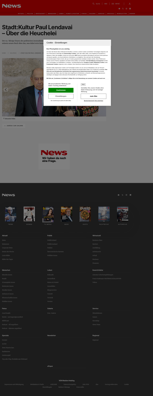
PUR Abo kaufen (93, 96)
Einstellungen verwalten (60, 96)
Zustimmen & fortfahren (60, 90)
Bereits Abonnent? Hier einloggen (93, 100)
